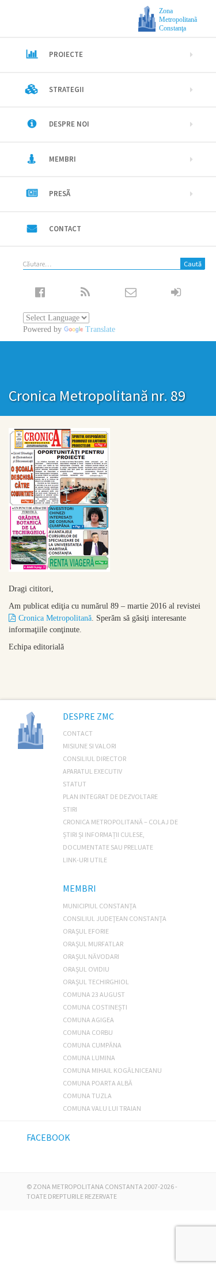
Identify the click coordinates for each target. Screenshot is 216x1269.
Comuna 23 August (94, 994)
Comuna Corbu (88, 1032)
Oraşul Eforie (86, 931)
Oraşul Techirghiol (96, 981)
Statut (74, 783)
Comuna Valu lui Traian (102, 1108)
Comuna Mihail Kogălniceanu (112, 1070)
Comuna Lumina (89, 1057)
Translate (100, 329)
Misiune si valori (89, 745)
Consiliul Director (94, 758)
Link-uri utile (85, 859)
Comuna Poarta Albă (97, 1083)
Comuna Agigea (88, 1019)
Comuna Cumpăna (92, 1045)
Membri (62, 159)
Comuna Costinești (95, 1007)
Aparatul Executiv (92, 771)
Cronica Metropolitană (55, 618)
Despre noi (69, 124)
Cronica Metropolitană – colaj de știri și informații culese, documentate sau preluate (120, 834)
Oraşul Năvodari (91, 956)
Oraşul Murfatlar (93, 943)
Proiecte (66, 54)
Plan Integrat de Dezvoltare (110, 796)
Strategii (66, 89)
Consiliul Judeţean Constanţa (114, 918)
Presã (59, 193)
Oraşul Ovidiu (86, 969)
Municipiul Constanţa (100, 905)
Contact (65, 229)
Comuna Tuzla (87, 1095)
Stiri (70, 809)
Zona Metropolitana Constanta (88, 1186)
